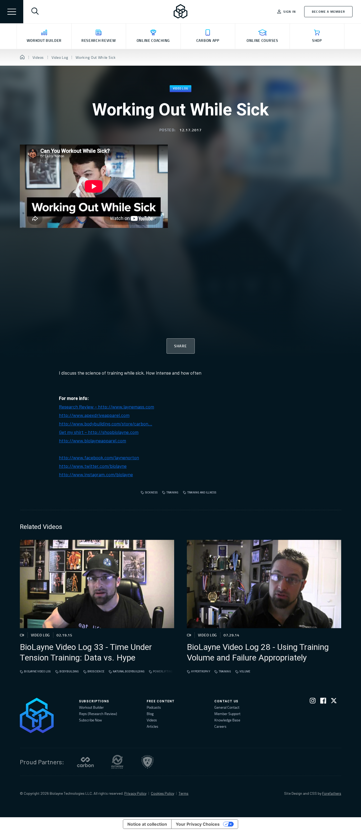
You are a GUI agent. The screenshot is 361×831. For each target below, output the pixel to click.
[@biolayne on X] (334, 701)
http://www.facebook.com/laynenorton (99, 457)
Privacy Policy (135, 793)
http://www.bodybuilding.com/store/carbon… (105, 423)
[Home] (22, 57)
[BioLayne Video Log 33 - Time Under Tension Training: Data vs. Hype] (97, 584)
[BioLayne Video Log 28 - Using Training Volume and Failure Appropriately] (264, 584)
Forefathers (331, 793)
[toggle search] (35, 11)
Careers (220, 726)
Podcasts (154, 707)
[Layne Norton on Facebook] (323, 701)
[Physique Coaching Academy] (147, 761)
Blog (150, 713)
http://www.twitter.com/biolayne (93, 466)
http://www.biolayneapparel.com (92, 440)
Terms (183, 793)
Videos (152, 719)
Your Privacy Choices (198, 824)
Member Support (227, 713)
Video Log (180, 89)
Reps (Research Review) (98, 713)
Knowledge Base (227, 719)
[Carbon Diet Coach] (85, 761)
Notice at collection (147, 824)
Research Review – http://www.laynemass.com (106, 407)
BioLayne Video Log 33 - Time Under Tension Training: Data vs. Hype (86, 652)
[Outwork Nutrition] (117, 761)
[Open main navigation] (11, 11)
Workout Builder (91, 707)
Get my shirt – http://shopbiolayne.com (98, 432)
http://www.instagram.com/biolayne (96, 474)
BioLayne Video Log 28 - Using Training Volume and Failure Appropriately (258, 652)
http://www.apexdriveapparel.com (94, 415)
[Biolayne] (180, 11)
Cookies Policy (162, 793)
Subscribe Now (90, 719)
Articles (152, 726)
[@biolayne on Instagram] (312, 701)
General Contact (226, 707)
